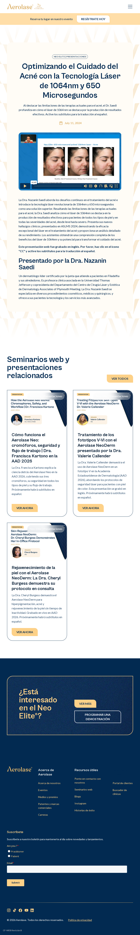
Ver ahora (24, 508)
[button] (129, 6)
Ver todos (120, 378)
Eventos (43, 790)
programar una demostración (97, 717)
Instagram (80, 803)
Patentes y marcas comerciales (48, 805)
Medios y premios (48, 797)
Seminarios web (83, 789)
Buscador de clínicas (120, 791)
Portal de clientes (123, 783)
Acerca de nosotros (49, 783)
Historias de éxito (85, 810)
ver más (85, 703)
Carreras (43, 814)
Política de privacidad (80, 919)
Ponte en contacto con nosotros (88, 780)
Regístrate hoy (93, 19)
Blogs (78, 796)
